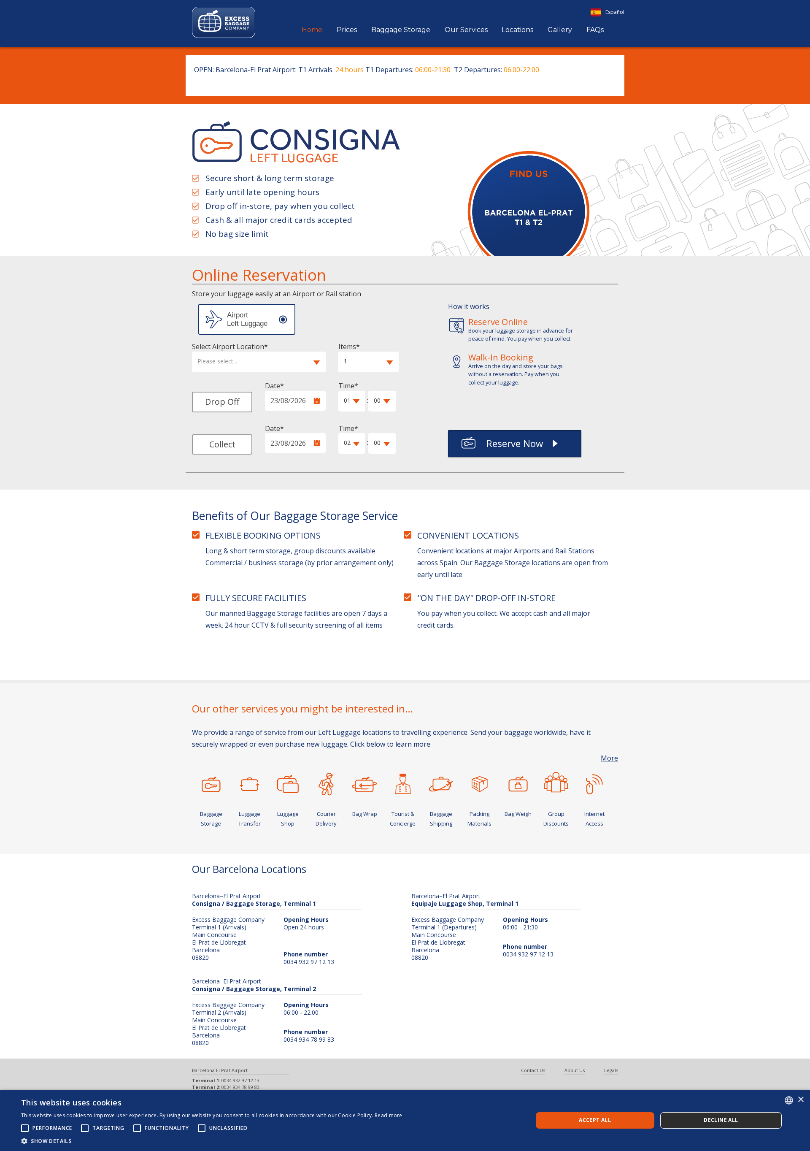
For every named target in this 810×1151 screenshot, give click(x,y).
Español (614, 12)
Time (346, 385)
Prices (347, 30)
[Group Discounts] (556, 782)
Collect (222, 444)
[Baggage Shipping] (441, 784)
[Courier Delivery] (326, 784)
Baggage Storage (400, 30)
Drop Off (222, 401)
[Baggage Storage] (211, 784)
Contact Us (533, 1070)
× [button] (800, 1100)
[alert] (405, 1120)
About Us (574, 1070)
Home (312, 30)
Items (347, 346)
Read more (388, 1115)
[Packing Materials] (479, 784)
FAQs (595, 30)
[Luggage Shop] (288, 784)
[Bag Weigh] (518, 784)
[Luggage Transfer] (249, 784)
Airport (246, 319)
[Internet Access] (594, 784)
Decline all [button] (721, 1120)
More (609, 758)
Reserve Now (514, 443)
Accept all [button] (595, 1120)
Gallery (560, 30)
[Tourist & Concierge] (402, 784)
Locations (517, 30)
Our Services (466, 30)
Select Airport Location (228, 346)
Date (272, 385)
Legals (611, 1070)
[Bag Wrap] (365, 784)
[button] (259, 362)
